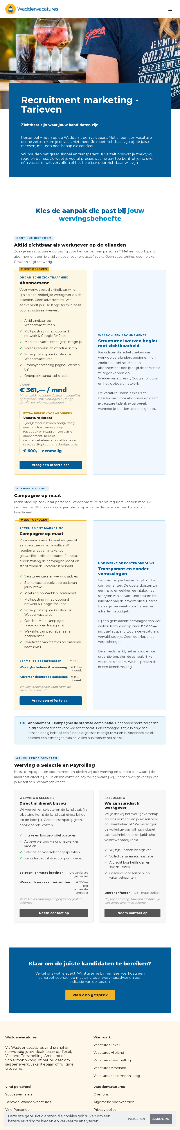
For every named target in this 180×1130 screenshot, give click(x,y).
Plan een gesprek (90, 995)
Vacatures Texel (107, 1045)
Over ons (101, 1094)
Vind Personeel (18, 1109)
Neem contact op (54, 913)
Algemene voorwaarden (114, 1102)
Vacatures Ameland (110, 1068)
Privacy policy (105, 1109)
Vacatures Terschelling (112, 1060)
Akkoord (160, 1119)
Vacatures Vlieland (109, 1052)
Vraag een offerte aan (51, 465)
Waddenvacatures (21, 1037)
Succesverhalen (18, 1094)
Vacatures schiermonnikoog (117, 1076)
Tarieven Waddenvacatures (28, 1102)
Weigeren (136, 1119)
